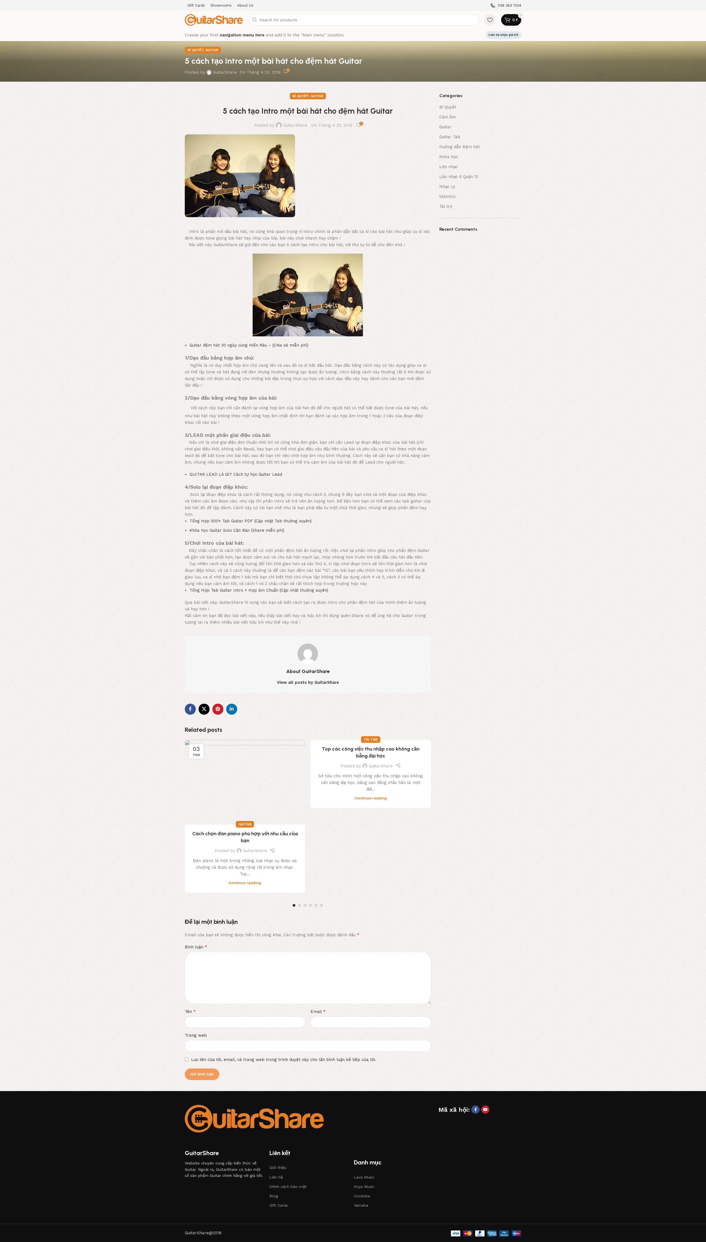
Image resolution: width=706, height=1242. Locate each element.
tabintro (447, 196)
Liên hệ (276, 1177)
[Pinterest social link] (217, 709)
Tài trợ (371, 739)
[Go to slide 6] (321, 905)
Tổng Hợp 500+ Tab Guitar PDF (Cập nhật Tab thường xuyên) (250, 520)
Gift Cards (278, 1205)
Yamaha (361, 1205)
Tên (190, 1011)
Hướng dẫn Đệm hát (459, 146)
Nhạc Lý (447, 186)
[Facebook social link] (190, 709)
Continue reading (245, 883)
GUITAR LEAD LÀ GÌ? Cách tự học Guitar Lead (235, 474)
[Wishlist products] (489, 19)
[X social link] (204, 709)
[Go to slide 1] (294, 905)
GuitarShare (225, 72)
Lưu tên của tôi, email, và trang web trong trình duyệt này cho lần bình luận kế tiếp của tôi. (283, 1059)
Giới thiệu (278, 1167)
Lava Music (364, 1177)
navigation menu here (242, 35)
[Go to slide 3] (305, 905)
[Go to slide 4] (310, 905)
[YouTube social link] (485, 1109)
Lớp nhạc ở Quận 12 (458, 176)
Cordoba (362, 1196)
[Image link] (254, 1118)
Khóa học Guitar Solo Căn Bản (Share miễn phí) (236, 530)
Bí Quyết (196, 50)
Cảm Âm (447, 117)
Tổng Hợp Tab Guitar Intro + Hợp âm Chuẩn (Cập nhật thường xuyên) (258, 590)
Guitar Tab (449, 136)
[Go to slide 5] (316, 905)
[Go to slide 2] (299, 905)
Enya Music (364, 1186)
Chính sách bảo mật (288, 1186)
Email (318, 1011)
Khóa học (448, 156)
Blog (273, 1196)
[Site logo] (214, 19)
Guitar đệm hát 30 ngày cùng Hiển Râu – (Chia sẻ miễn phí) (248, 345)
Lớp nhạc (448, 166)
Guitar (211, 50)
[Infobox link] (506, 5)
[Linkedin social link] (231, 709)
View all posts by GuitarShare (308, 682)
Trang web (196, 1035)
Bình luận (196, 947)
